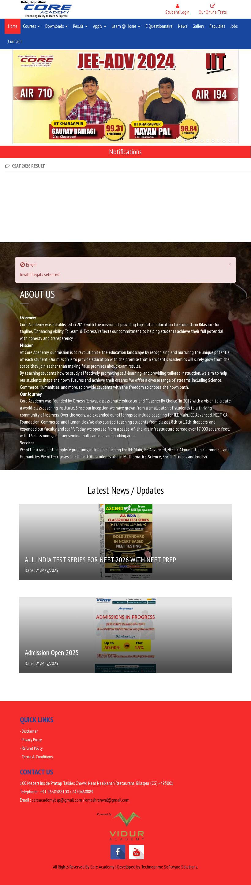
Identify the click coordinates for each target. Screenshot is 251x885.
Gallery (198, 26)
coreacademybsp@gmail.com (57, 800)
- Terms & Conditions (36, 756)
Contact (15, 41)
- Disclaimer (29, 731)
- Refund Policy (31, 748)
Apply (98, 26)
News (182, 26)
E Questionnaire (159, 26)
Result (78, 26)
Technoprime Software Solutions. (169, 867)
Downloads (55, 26)
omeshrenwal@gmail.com (107, 800)
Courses (30, 26)
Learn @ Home (124, 26)
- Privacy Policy (31, 739)
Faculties (217, 26)
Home (12, 26)
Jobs (234, 26)
